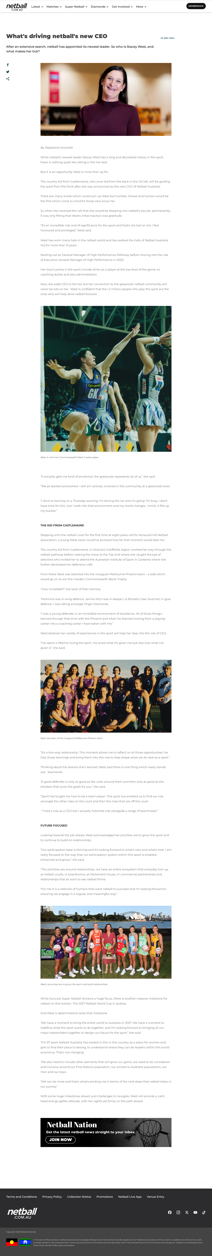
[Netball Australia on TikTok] (204, 1213)
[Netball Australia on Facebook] (170, 1213)
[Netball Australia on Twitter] (187, 1213)
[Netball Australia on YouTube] (195, 1213)
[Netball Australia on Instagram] (178, 1213)
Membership (196, 6)
